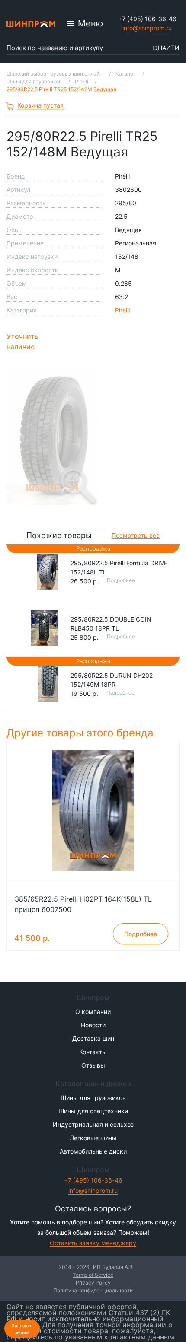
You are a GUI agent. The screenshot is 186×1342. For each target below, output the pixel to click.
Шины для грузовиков (93, 1097)
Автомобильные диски (93, 1151)
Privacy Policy (93, 1282)
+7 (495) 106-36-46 (147, 18)
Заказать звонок (22, 1329)
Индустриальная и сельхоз (93, 1124)
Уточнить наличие (22, 341)
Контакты (93, 1051)
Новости (93, 1025)
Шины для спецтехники (93, 1111)
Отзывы (93, 1065)
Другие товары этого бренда (81, 733)
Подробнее (121, 580)
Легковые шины (93, 1137)
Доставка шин (93, 1038)
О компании (93, 1011)
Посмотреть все (136, 535)
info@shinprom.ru (147, 28)
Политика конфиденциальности (93, 1290)
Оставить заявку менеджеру (93, 1242)
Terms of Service (93, 1275)
